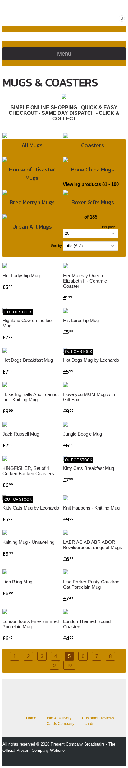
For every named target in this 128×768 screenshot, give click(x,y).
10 (69, 665)
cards (89, 724)
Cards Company (60, 724)
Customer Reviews (98, 718)
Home (31, 718)
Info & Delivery (59, 718)
